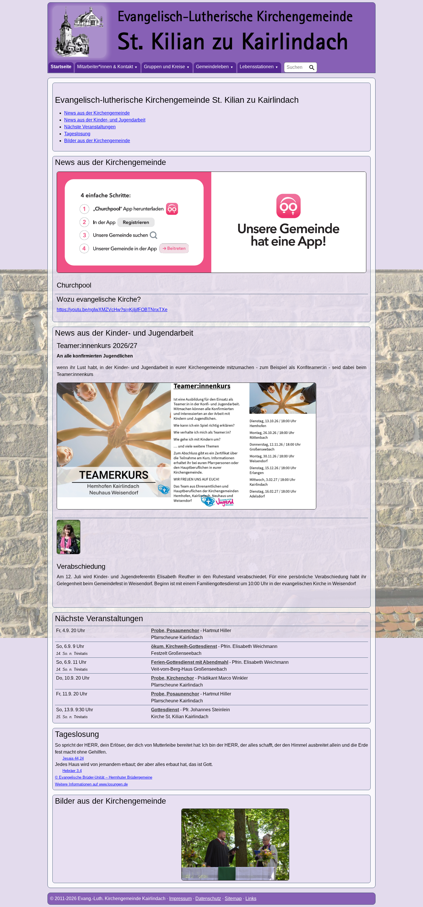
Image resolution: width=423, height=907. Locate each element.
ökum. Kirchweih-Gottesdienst (184, 646)
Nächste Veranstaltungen (90, 126)
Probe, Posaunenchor (175, 630)
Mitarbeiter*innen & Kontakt (105, 66)
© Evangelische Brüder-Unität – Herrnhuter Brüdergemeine (103, 777)
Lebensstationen (257, 66)
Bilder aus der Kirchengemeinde (97, 140)
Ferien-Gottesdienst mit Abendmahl (189, 662)
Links (250, 898)
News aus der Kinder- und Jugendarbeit (104, 119)
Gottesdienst (165, 709)
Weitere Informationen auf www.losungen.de (91, 784)
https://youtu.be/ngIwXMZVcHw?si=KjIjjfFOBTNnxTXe (112, 309)
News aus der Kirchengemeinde (97, 113)
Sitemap (233, 898)
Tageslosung (77, 133)
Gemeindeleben (212, 66)
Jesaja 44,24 (73, 758)
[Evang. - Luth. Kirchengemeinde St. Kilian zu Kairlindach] (211, 32)
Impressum (180, 898)
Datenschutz (208, 898)
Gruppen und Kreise (164, 66)
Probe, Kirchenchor (172, 678)
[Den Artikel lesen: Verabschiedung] (68, 552)
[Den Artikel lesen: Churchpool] (211, 271)
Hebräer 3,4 (72, 771)
